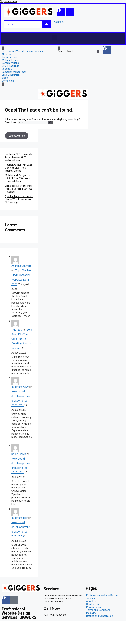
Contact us (8, 80)
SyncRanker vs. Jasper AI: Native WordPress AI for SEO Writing (19, 199)
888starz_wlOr (20, 386)
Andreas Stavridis (21, 265)
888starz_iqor (19, 517)
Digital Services (10, 57)
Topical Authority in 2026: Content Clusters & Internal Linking (18, 167)
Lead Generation (11, 74)
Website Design (10, 60)
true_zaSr (17, 329)
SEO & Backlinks (10, 65)
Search (61, 51)
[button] (54, 37)
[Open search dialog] (59, 48)
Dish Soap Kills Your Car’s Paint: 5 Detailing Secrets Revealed (18, 188)
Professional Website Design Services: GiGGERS (19, 613)
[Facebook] (61, 12)
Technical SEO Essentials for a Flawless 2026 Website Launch (18, 157)
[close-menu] (3, 84)
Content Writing (10, 63)
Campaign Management (14, 71)
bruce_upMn (18, 454)
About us (7, 54)
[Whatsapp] (70, 12)
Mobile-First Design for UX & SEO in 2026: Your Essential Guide (17, 178)
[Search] (46, 24)
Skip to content (8, 1)
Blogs (5, 77)
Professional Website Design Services (22, 51)
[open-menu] (3, 48)
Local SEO (7, 68)
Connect (59, 21)
